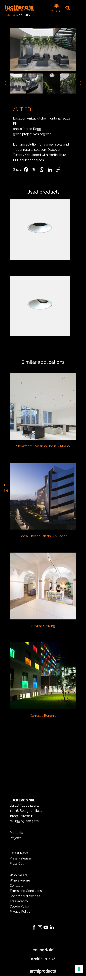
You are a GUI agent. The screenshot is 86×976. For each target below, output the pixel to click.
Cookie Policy (20, 906)
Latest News (19, 853)
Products (16, 833)
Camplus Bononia (43, 716)
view (43, 406)
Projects (11, 14)
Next (80, 49)
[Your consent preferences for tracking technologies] (79, 969)
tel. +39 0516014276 (24, 821)
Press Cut (17, 863)
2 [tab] (46, 98)
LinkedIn (52, 927)
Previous (6, 49)
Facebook (34, 927)
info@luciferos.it (21, 816)
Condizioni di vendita (25, 896)
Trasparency (19, 901)
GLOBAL (56, 6)
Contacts (16, 886)
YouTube (46, 927)
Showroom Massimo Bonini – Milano (43, 446)
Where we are (20, 880)
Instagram (40, 927)
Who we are (18, 875)
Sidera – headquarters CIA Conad (43, 536)
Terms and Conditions (26, 891)
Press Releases (21, 858)
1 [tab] (40, 98)
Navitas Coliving (43, 626)
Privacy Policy (20, 912)
